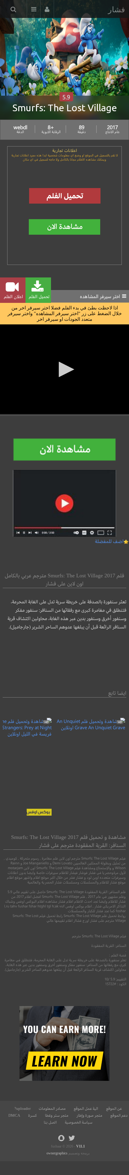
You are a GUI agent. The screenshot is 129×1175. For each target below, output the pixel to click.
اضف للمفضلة (109, 541)
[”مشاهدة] (88, 727)
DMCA (14, 1115)
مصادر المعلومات (52, 1109)
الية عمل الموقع (86, 1109)
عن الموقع (114, 1109)
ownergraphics (57, 1153)
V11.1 (80, 1146)
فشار (116, 9)
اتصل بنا (50, 1122)
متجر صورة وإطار (89, 1115)
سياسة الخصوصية (78, 1122)
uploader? (22, 1109)
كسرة (32, 1115)
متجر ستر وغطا (56, 1115)
